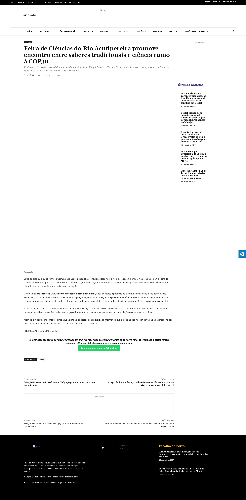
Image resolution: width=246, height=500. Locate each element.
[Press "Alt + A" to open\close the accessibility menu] (242, 254)
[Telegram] (184, 16)
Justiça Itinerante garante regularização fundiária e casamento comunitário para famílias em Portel (193, 98)
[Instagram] (171, 16)
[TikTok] (191, 16)
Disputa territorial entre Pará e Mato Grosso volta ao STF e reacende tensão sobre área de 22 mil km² (194, 137)
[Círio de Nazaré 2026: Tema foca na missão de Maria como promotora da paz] (214, 174)
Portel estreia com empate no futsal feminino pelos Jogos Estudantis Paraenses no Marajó (193, 118)
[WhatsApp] (204, 16)
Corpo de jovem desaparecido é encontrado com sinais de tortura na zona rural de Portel (141, 384)
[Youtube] (211, 16)
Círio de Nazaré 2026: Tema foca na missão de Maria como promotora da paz (193, 174)
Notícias (27, 42)
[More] (171, 75)
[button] (232, 31)
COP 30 (40, 360)
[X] (198, 16)
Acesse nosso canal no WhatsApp (99, 348)
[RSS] (178, 16)
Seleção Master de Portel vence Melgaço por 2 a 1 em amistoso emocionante (59, 384)
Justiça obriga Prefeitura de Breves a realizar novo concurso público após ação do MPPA (194, 156)
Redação (30, 75)
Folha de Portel (45, 476)
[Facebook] (165, 16)
